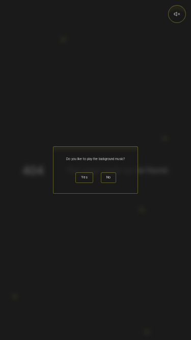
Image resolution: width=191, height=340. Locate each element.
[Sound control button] (177, 14)
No (108, 177)
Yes (84, 177)
